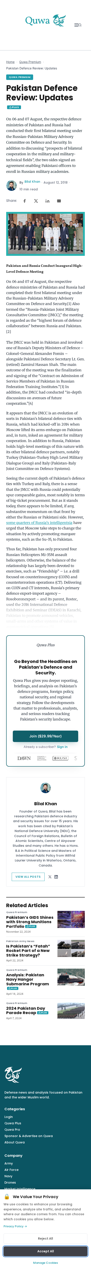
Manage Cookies (45, 1263)
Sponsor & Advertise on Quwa (28, 1136)
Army (8, 1163)
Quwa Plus (12, 1123)
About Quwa (14, 1142)
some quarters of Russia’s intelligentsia (39, 522)
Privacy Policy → (15, 1226)
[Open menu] (76, 25)
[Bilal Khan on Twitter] (50, 877)
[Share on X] (36, 201)
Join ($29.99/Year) (45, 736)
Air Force (11, 1170)
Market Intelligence (19, 1189)
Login (8, 1117)
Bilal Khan (32, 181)
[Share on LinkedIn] (47, 201)
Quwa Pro (12, 1129)
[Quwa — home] (45, 25)
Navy (8, 1176)
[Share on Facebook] (24, 201)
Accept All (45, 1251)
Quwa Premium (30, 62)
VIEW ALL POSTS (28, 877)
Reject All (45, 1238)
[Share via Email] (59, 201)
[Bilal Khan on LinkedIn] (56, 877)
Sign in (46, 747)
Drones (10, 1182)
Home (10, 62)
